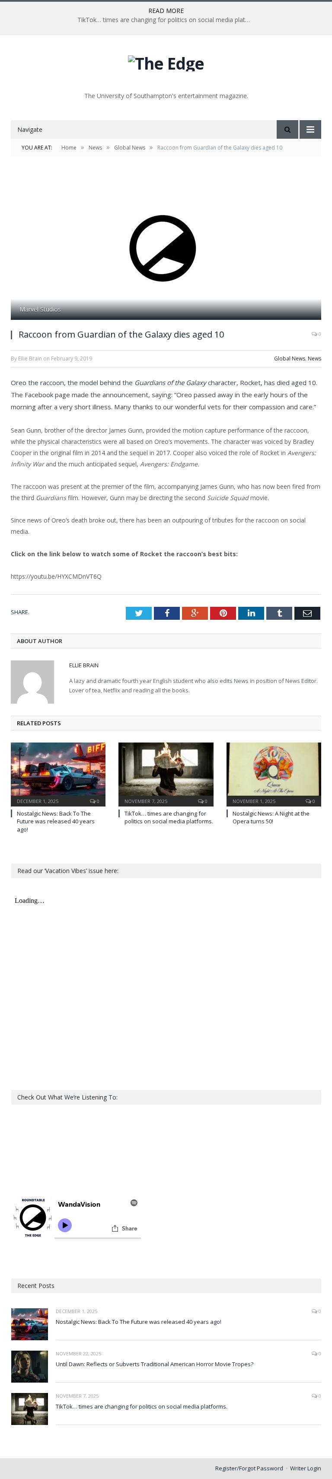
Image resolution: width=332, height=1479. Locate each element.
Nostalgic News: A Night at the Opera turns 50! (271, 817)
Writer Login (305, 1468)
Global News (289, 358)
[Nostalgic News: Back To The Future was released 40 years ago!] (58, 773)
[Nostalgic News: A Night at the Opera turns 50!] (274, 773)
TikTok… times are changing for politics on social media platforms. (166, 20)
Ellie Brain (84, 665)
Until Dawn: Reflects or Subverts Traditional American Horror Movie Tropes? (154, 1364)
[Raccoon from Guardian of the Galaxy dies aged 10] (166, 248)
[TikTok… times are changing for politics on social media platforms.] (165, 773)
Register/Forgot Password (249, 1468)
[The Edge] (166, 61)
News (314, 358)
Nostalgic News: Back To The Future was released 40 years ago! (56, 821)
